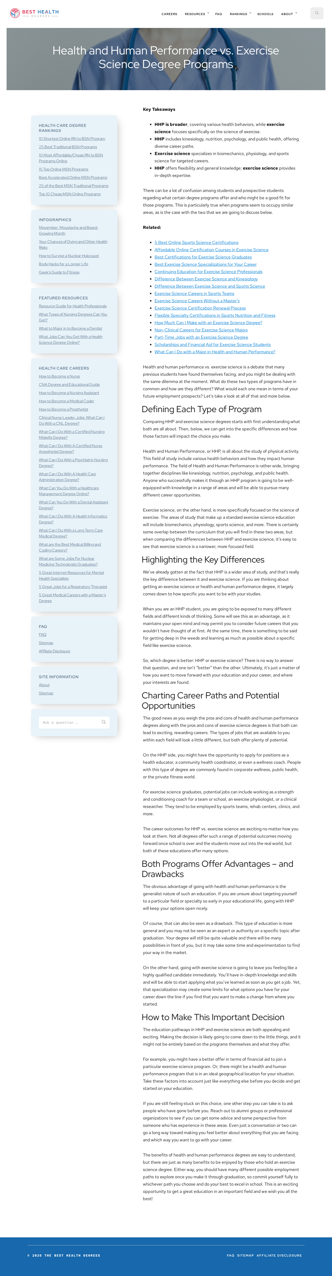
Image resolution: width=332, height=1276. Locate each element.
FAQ (42, 634)
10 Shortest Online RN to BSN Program (72, 138)
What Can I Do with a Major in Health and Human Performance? (215, 352)
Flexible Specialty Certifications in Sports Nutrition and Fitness (215, 315)
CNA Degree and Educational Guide (69, 384)
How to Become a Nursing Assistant (69, 392)
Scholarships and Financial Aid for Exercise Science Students (213, 344)
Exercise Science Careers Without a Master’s (197, 301)
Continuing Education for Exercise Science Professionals (208, 271)
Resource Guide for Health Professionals (73, 306)
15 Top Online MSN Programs (63, 169)
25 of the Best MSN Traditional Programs (73, 185)
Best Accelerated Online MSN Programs (73, 177)
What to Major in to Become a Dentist (70, 328)
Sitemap (46, 642)
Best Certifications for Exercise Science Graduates (203, 257)
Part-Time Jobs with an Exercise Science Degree (201, 337)
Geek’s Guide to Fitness (59, 272)
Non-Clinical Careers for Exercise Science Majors (201, 330)
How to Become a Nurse (59, 376)
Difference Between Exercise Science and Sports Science (210, 286)
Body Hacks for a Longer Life (63, 264)
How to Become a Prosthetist (63, 409)
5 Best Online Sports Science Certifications (196, 242)
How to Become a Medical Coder (66, 401)
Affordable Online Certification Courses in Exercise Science (212, 249)
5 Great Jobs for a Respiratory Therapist (73, 586)
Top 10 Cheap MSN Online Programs (70, 194)
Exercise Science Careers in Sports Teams (194, 293)
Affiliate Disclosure (54, 651)
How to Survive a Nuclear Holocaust (69, 255)
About (44, 684)
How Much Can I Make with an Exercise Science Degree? (208, 322)
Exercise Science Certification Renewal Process (200, 308)
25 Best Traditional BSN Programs (68, 146)
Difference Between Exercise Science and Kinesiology (206, 279)
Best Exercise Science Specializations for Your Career (206, 264)
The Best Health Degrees (34, 13)
